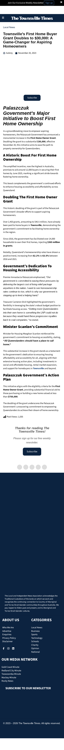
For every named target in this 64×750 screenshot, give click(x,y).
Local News (9, 27)
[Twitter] (25, 467)
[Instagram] (8, 648)
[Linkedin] (32, 467)
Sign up (49, 2)
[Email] (44, 467)
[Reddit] (38, 467)
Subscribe (32, 451)
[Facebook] (19, 467)
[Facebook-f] (3, 648)
